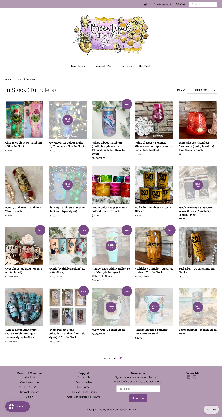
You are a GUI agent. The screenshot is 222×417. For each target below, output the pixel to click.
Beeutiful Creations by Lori (121, 409)
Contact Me (84, 377)
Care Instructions (29, 382)
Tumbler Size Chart (29, 386)
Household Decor (103, 66)
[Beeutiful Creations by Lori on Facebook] (189, 377)
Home (8, 79)
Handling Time (84, 386)
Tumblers (77, 66)
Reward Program (29, 391)
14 (121, 357)
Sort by (181, 89)
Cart (182, 4)
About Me (29, 377)
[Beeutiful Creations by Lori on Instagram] (194, 377)
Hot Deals (145, 66)
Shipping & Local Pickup (84, 391)
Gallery (30, 396)
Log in (145, 4)
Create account (162, 4)
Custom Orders (84, 382)
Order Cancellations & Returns (83, 396)
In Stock (126, 66)
